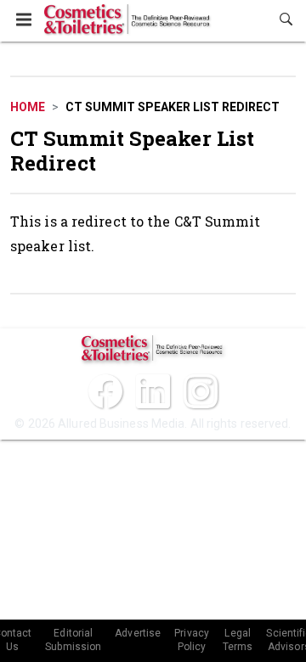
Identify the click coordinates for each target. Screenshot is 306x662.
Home (27, 107)
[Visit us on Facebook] (105, 391)
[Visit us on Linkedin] (153, 391)
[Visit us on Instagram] (201, 391)
